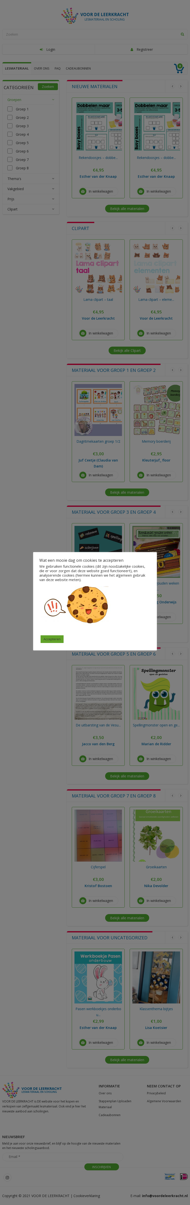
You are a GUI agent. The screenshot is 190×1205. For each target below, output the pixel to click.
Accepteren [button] (52, 639)
